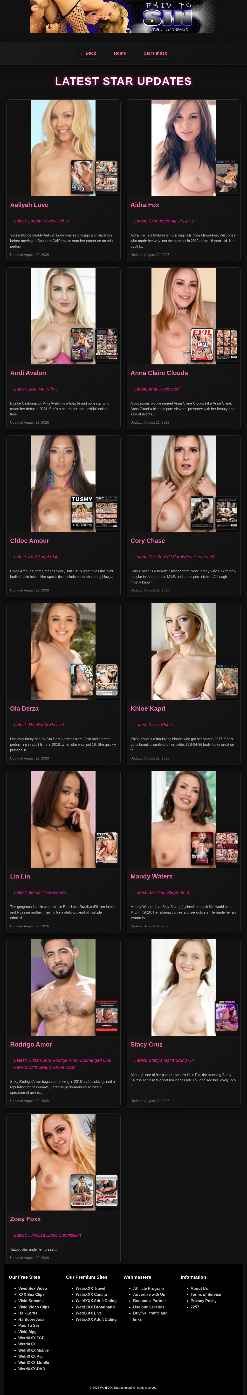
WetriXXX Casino (91, 1294)
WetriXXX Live (89, 1313)
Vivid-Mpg (27, 1332)
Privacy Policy (204, 1301)
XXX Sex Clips (31, 1294)
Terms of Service (206, 1294)
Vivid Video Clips (33, 1307)
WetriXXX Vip (30, 1356)
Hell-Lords (27, 1313)
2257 (195, 1307)
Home (120, 53)
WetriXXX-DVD (31, 1369)
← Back (88, 53)
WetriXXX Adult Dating (96, 1301)
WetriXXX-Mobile (33, 1363)
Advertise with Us (149, 1294)
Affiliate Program (148, 1288)
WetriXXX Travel (90, 1288)
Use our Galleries (149, 1307)
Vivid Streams (31, 1301)
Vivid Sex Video (32, 1288)
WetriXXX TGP (31, 1338)
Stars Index (155, 53)
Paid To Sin (28, 1325)
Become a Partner (149, 1301)
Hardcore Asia (31, 1319)
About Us (199, 1288)
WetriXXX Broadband (95, 1307)
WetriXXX (27, 1344)
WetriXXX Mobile (33, 1350)
